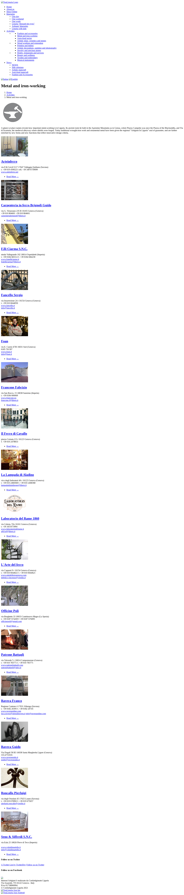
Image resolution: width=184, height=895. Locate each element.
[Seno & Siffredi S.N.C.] (14, 831)
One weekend (18, 19)
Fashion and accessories (27, 33)
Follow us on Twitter (35, 865)
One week (16, 21)
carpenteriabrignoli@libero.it (13, 216)
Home (9, 92)
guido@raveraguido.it (10, 760)
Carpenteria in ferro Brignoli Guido (26, 205)
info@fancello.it (8, 308)
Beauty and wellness (26, 55)
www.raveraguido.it (9, 757)
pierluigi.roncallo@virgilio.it (13, 803)
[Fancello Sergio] (14, 289)
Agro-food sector (24, 38)
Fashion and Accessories (22, 75)
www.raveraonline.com (11, 711)
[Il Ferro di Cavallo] (14, 428)
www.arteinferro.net (9, 172)
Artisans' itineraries (20, 26)
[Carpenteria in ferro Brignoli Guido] (14, 199)
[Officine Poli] (14, 605)
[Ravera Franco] (14, 695)
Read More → (12, 176)
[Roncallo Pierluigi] (14, 787)
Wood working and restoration (30, 43)
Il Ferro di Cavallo (14, 433)
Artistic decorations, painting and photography (37, 48)
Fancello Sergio (12, 295)
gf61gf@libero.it (8, 531)
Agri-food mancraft (20, 72)
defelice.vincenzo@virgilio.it (13, 577)
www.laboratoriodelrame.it (12, 529)
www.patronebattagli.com (12, 665)
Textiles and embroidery (27, 58)
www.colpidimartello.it (11, 847)
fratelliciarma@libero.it (11, 262)
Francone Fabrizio (14, 387)
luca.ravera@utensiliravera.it (13, 713)
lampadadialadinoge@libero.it (14, 485)
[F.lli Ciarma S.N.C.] (14, 243)
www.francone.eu (8, 398)
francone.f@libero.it (9, 400)
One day (15, 16)
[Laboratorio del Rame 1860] (14, 513)
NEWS (15, 65)
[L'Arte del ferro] (14, 559)
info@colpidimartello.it (11, 850)
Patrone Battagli (12, 654)
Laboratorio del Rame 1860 (20, 518)
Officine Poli (10, 611)
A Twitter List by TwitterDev (13, 865)
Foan (4, 341)
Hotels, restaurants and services (30, 53)
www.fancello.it (8, 305)
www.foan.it (6, 352)
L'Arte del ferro (12, 564)
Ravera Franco (11, 700)
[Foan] (14, 335)
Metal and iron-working (27, 36)
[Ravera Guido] (14, 741)
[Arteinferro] (14, 156)
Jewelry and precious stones (29, 50)
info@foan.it (6, 354)
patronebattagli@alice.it (11, 667)
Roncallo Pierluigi (13, 793)
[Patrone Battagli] (14, 649)
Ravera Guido (11, 747)
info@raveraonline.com (36, 713)
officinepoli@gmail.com (11, 621)
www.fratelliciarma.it (10, 259)
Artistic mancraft (19, 70)
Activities (10, 95)
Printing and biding (25, 45)
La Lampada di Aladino (17, 474)
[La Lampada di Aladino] (14, 469)
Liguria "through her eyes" (23, 24)
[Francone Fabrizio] (14, 381)
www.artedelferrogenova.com (13, 575)
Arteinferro (9, 161)
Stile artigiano (18, 67)
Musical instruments (25, 60)
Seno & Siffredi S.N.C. (16, 836)
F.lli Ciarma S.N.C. (14, 249)
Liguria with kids (19, 28)
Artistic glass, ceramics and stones (31, 41)
